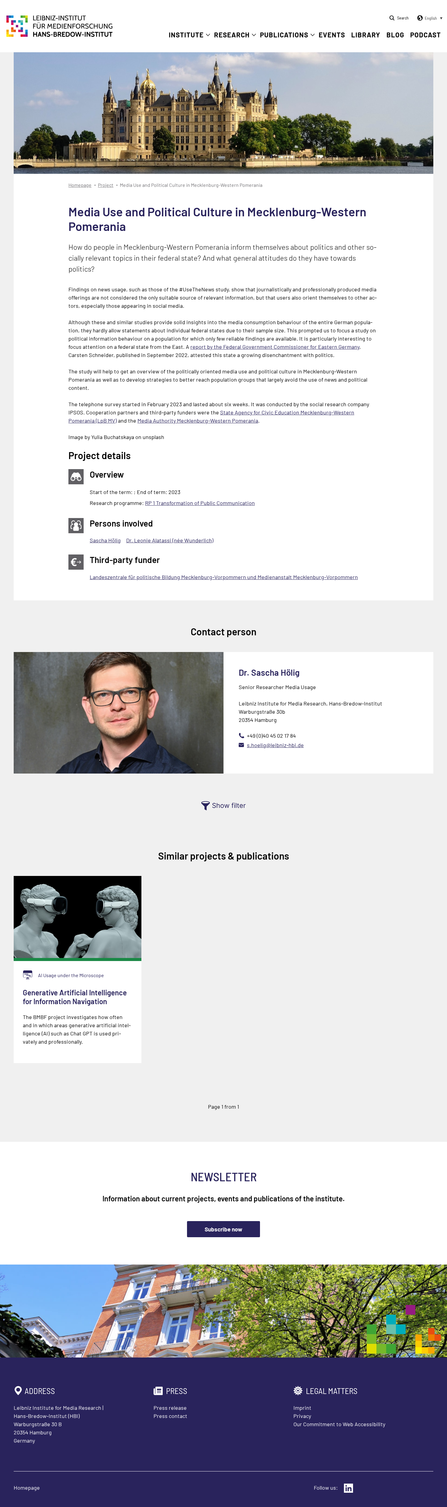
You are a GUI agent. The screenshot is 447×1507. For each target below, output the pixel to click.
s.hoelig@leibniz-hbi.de (275, 745)
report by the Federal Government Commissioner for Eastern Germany (274, 346)
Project (105, 185)
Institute (186, 35)
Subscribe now (223, 1229)
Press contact (170, 1416)
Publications (284, 35)
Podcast (425, 35)
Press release (170, 1407)
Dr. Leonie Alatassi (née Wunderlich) (169, 540)
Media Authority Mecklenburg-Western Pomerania (197, 420)
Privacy (302, 1416)
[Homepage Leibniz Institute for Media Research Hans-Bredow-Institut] (59, 35)
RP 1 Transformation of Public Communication (200, 502)
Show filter (229, 805)
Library (365, 35)
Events (332, 35)
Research (232, 35)
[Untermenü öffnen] (208, 35)
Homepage (80, 185)
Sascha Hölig (105, 540)
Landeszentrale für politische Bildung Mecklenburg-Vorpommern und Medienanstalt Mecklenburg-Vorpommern (224, 577)
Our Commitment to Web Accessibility (339, 1424)
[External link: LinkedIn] (348, 1488)
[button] (429, 18)
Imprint (302, 1407)
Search (403, 17)
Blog (395, 35)
